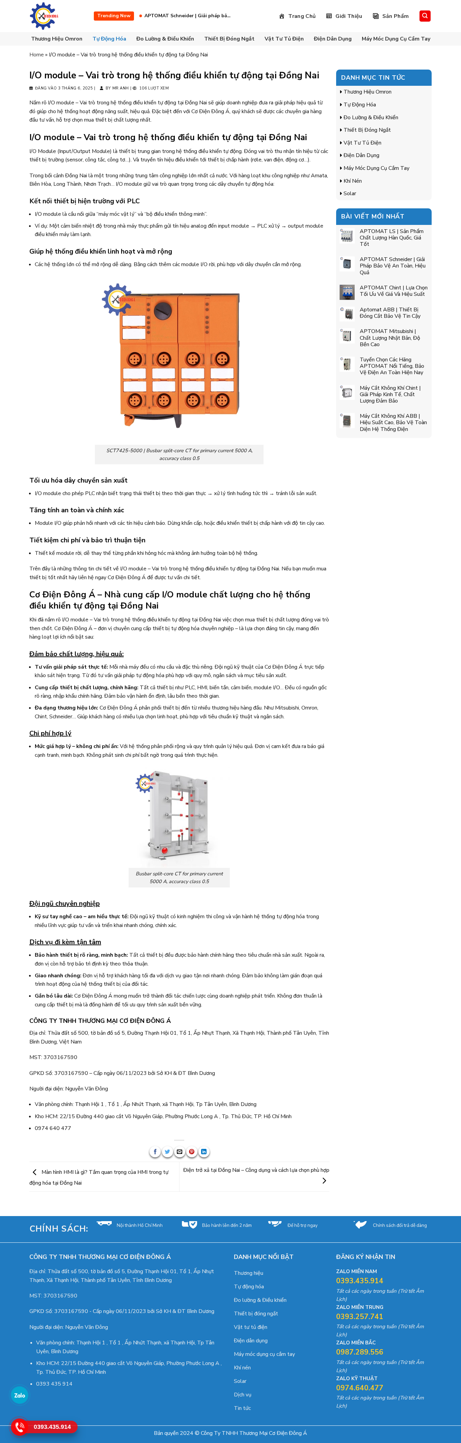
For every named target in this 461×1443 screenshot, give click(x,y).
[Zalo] (19, 1395)
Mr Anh (120, 88)
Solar (350, 193)
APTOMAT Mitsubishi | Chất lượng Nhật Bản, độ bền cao (390, 338)
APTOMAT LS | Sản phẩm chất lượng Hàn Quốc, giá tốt (392, 238)
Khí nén (353, 181)
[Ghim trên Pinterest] (191, 1151)
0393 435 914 (54, 1384)
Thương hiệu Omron (56, 39)
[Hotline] (19, 1427)
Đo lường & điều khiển (165, 39)
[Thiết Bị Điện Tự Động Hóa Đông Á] (45, 16)
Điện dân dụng (333, 39)
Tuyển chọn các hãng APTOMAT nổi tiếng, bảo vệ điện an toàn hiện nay (392, 366)
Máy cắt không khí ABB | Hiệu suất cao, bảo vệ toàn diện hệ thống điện (393, 423)
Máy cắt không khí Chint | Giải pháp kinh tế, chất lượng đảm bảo (390, 395)
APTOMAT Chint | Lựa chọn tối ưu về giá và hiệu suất (203, 16)
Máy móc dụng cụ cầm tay (396, 39)
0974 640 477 (53, 1128)
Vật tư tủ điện (284, 39)
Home (36, 54)
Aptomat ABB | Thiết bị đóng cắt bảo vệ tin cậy (390, 313)
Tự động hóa (109, 39)
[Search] (425, 16)
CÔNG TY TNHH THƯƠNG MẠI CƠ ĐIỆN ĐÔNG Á (100, 1021)
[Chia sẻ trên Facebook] (155, 1151)
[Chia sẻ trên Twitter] (167, 1151)
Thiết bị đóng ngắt (229, 39)
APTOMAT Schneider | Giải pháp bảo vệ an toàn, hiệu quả (393, 266)
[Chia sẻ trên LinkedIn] (204, 1151)
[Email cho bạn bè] (179, 1151)
